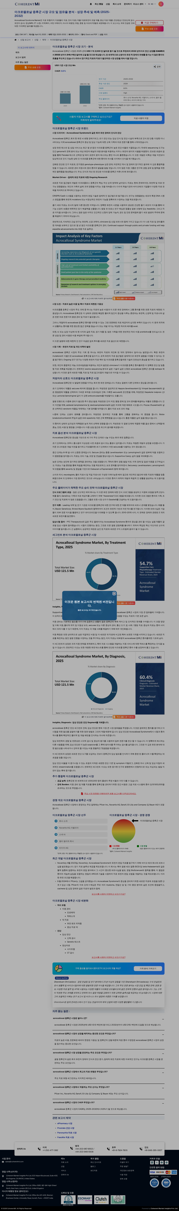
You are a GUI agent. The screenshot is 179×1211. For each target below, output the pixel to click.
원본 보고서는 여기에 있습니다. (89, 610)
